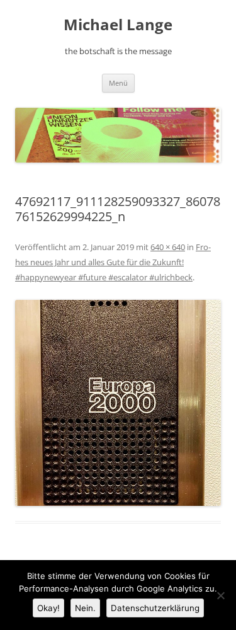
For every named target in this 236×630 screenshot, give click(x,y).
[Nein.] (220, 595)
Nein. (85, 608)
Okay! (48, 608)
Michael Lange (118, 25)
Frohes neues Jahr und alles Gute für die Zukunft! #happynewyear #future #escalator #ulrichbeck (113, 262)
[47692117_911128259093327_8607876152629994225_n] (118, 403)
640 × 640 (167, 247)
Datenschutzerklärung (155, 608)
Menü (118, 83)
